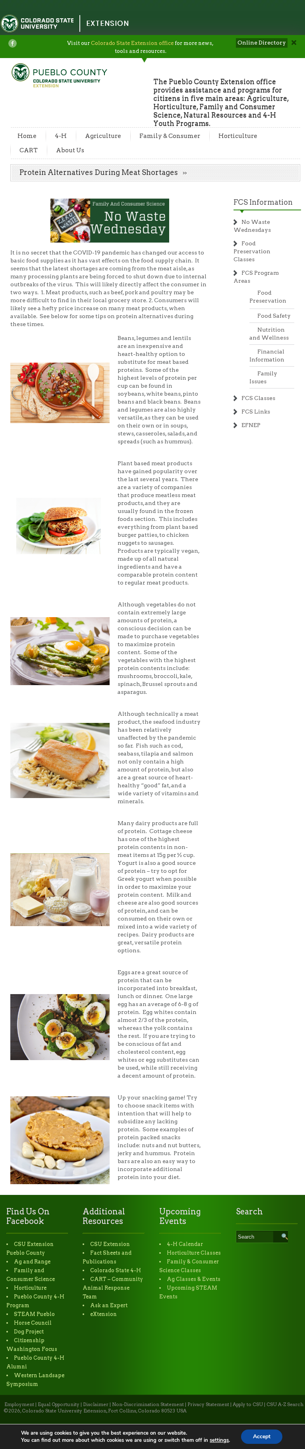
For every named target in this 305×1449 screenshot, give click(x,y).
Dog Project (29, 1331)
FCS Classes (258, 398)
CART (28, 150)
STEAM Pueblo (34, 1314)
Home (27, 136)
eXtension (103, 1314)
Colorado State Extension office (132, 43)
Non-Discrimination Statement (148, 1404)
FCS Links (255, 411)
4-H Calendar (185, 1244)
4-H (61, 136)
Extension (107, 23)
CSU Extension (110, 1244)
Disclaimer (95, 1404)
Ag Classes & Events (193, 1279)
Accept (261, 1436)
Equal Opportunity (58, 1404)
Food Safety (274, 316)
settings (219, 1440)
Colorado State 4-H (115, 1270)
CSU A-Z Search (284, 1404)
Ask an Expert (108, 1305)
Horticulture (237, 136)
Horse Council (33, 1323)
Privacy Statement (208, 1404)
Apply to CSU (248, 1404)
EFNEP (251, 425)
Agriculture (103, 136)
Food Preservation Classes (252, 251)
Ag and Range (32, 1261)
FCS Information (263, 202)
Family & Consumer (169, 136)
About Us (70, 150)
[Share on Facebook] (12, 43)
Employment (19, 1404)
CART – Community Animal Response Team (113, 1287)
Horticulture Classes (194, 1253)
